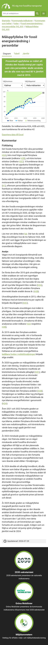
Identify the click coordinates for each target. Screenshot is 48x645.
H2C (21, 161)
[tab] (7, 53)
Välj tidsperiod (30, 81)
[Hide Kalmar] (19, 121)
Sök (37, 13)
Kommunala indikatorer (22, 20)
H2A (4, 155)
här (25, 234)
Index (16, 23)
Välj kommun (7, 81)
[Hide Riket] (10, 121)
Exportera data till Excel (12, 134)
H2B (23, 158)
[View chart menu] (43, 93)
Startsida (6, 20)
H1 (4, 185)
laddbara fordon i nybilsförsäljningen (18, 354)
